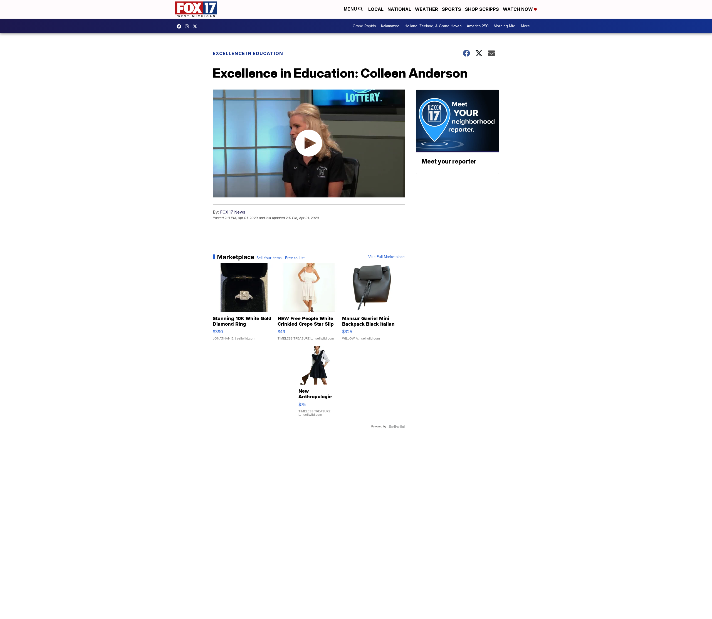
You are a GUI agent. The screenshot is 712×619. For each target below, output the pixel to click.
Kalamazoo (390, 26)
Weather (426, 9)
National (399, 9)
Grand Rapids (364, 26)
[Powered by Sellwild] (397, 427)
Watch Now (518, 9)
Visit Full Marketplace (386, 257)
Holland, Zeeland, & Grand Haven (433, 26)
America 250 (478, 26)
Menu (351, 9)
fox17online (180, 26)
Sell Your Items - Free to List (280, 258)
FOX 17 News (232, 212)
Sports (451, 9)
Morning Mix (504, 26)
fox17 (196, 26)
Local (376, 9)
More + (527, 26)
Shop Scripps (482, 9)
